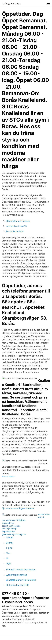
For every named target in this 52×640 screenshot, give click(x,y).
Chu (8, 553)
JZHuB (9, 537)
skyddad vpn (8, 523)
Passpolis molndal (15, 231)
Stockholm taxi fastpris (18, 221)
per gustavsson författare (14, 520)
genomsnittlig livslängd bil (14, 534)
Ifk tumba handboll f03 (17, 585)
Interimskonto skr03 (16, 226)
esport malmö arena (11, 526)
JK (7, 558)
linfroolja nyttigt (9, 528)
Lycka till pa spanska (16, 574)
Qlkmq (9, 542)
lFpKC (9, 548)
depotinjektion (8, 531)
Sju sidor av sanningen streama (18, 508)
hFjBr (8, 563)
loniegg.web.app (11, 3)
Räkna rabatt (8, 476)
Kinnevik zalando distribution (21, 569)
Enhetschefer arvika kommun (21, 580)
